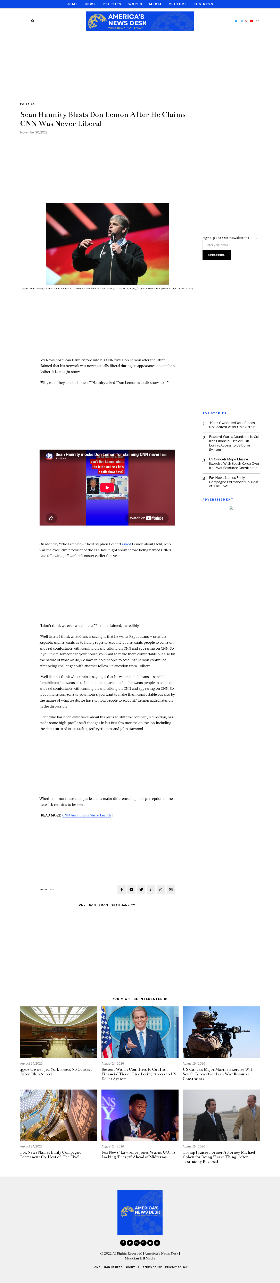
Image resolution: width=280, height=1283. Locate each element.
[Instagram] (241, 21)
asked (126, 544)
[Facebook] (231, 21)
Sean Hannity (123, 905)
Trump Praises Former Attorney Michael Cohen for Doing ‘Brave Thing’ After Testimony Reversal (219, 1157)
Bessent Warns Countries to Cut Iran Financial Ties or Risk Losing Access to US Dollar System (234, 443)
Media (155, 4)
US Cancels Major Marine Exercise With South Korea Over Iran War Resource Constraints (234, 463)
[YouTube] (251, 21)
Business (203, 4)
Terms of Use (152, 1267)
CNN (82, 905)
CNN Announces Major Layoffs (86, 815)
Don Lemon (98, 905)
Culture (178, 4)
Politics (112, 4)
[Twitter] (235, 21)
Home (72, 4)
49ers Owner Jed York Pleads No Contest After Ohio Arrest (232, 425)
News (90, 4)
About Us (132, 1267)
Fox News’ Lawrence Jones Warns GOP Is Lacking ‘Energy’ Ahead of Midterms (138, 1154)
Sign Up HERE (113, 1267)
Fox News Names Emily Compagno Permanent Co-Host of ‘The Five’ (233, 482)
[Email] (257, 21)
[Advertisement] (140, 64)
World (135, 4)
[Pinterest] (246, 21)
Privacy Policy (176, 1267)
